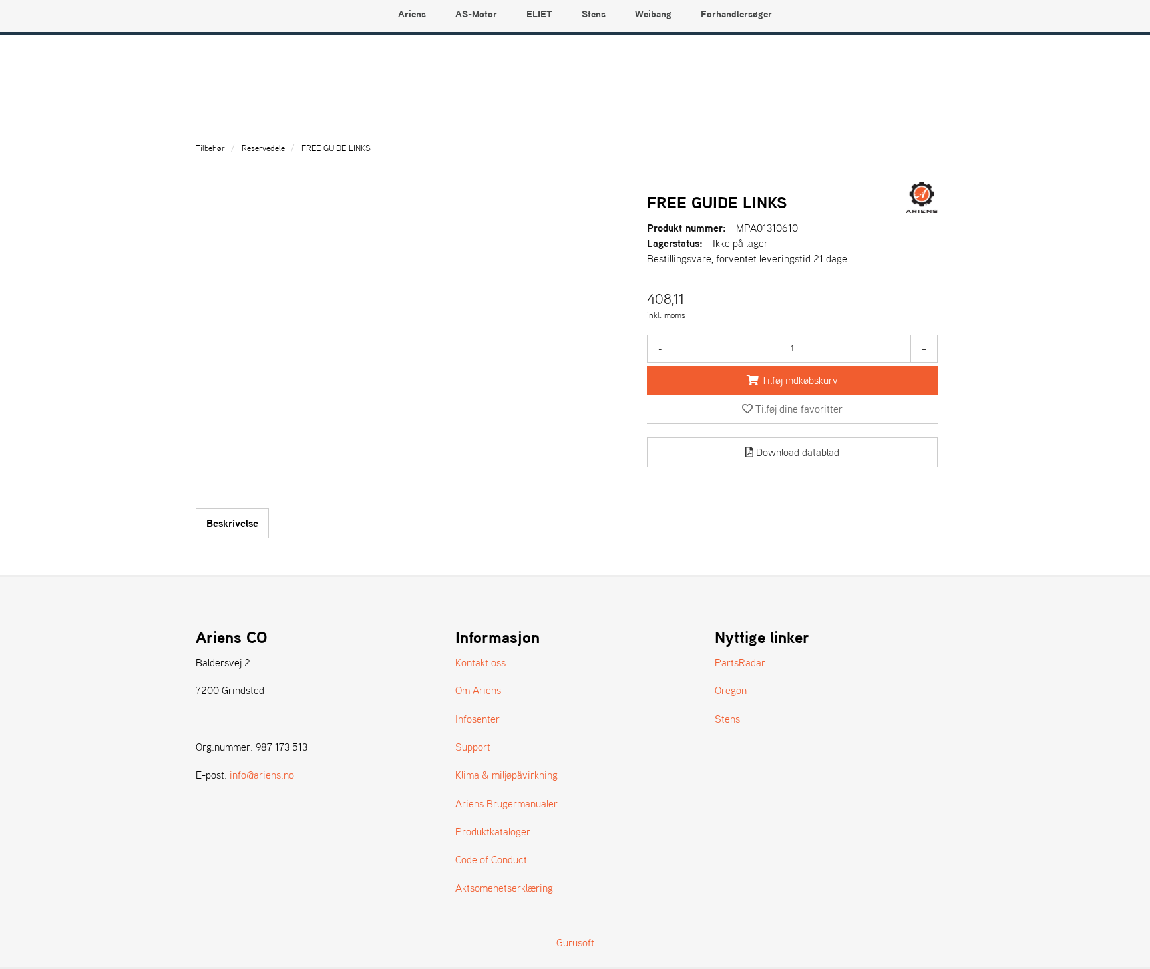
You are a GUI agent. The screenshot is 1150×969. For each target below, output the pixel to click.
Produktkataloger (492, 831)
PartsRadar (740, 662)
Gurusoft (575, 942)
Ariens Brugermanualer (506, 803)
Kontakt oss (480, 662)
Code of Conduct (491, 859)
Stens (727, 719)
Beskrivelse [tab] (232, 523)
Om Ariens (478, 690)
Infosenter (477, 719)
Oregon (731, 690)
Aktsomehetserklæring (504, 888)
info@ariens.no (262, 775)
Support (472, 747)
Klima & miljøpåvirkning (506, 775)
